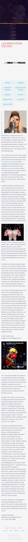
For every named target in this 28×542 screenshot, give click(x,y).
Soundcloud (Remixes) (7, 89)
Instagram (7, 94)
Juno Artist (20, 99)
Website (7, 83)
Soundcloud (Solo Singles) (20, 89)
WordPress (19, 539)
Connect (14, 35)
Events (14, 28)
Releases (14, 21)
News (14, 31)
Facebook (20, 83)
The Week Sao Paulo (8, 162)
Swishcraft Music (14, 8)
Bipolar (4, 203)
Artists (14, 25)
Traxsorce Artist (7, 104)
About (14, 18)
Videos (14, 38)
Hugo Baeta (17, 537)
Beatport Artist (7, 99)
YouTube (20, 94)
